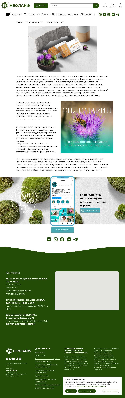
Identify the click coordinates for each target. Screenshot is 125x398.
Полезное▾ (88, 14)
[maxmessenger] (17, 359)
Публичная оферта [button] (42, 376)
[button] (105, 5)
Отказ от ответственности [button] (44, 388)
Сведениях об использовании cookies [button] (91, 386)
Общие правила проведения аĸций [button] (47, 385)
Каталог (17, 14)
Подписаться (92, 210)
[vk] (20, 359)
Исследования (40, 355)
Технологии (32, 14)
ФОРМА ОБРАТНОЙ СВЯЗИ (20, 324)
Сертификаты (40, 352)
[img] (100, 14)
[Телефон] (7, 359)
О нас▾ (45, 14)
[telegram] (13, 359)
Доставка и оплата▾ (65, 14)
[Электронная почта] (10, 359)
